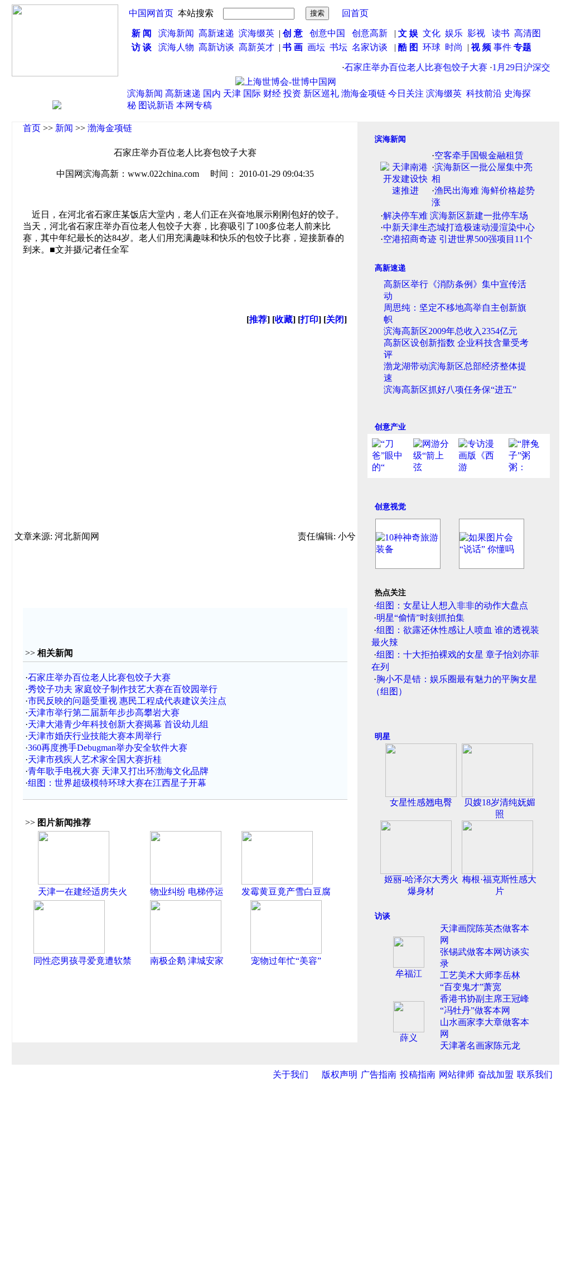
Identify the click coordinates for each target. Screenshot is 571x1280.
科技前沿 (484, 93)
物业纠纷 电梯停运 (187, 891)
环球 (432, 47)
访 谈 (142, 47)
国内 (212, 93)
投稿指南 (417, 1074)
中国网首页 (151, 13)
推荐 (258, 319)
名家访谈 (370, 47)
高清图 (527, 33)
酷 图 (408, 47)
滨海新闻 (176, 33)
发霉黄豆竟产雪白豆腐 (286, 891)
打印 (309, 319)
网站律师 (457, 1074)
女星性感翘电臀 (421, 802)
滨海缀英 (256, 33)
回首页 (355, 13)
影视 (477, 33)
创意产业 (390, 427)
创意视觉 (390, 507)
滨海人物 (176, 47)
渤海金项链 (363, 93)
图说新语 (156, 105)
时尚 (454, 47)
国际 (252, 93)
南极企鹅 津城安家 (187, 960)
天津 (232, 93)
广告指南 (378, 1074)
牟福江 (408, 973)
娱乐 (454, 33)
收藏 (284, 319)
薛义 (409, 1037)
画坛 (316, 47)
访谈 (382, 916)
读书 (501, 33)
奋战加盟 (496, 1074)
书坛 (338, 47)
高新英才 (259, 47)
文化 (430, 33)
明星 (382, 736)
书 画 (293, 47)
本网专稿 (194, 105)
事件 (501, 47)
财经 (272, 93)
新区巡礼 (321, 93)
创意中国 (327, 33)
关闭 (335, 319)
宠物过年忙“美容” (286, 960)
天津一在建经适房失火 (82, 891)
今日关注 (406, 93)
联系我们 (535, 1074)
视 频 (481, 47)
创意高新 (371, 33)
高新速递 (216, 33)
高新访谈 (217, 47)
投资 (292, 93)
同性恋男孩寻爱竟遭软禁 (82, 960)
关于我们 (290, 1074)
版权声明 (339, 1074)
